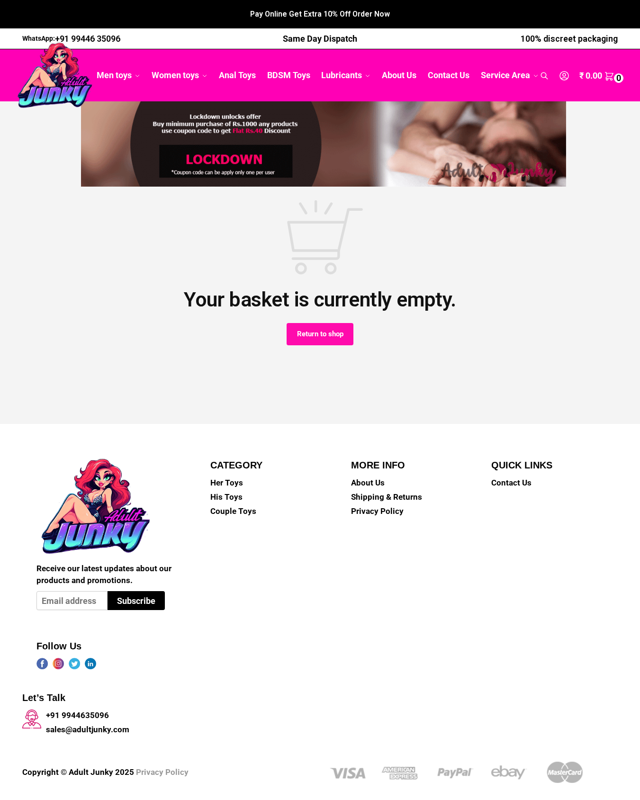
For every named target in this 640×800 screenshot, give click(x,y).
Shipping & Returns (386, 497)
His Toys (226, 497)
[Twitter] (74, 663)
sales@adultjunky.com (87, 729)
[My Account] (564, 75)
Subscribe (136, 601)
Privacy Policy (377, 511)
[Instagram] (58, 663)
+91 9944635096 (77, 715)
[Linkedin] (90, 663)
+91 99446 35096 (87, 39)
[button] (602, 76)
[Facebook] (42, 663)
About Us (368, 482)
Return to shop (320, 334)
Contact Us (511, 482)
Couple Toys (233, 511)
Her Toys (226, 482)
